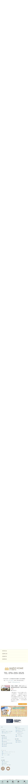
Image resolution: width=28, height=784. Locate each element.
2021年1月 (4, 650)
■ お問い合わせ (5, 761)
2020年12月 (4, 653)
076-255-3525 (16, 673)
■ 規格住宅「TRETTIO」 (21, 730)
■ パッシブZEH (19, 736)
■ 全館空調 (4, 744)
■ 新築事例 (18, 740)
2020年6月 (4, 659)
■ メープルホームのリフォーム (8, 751)
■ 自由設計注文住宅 (20, 728)
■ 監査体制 (4, 746)
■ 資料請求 (4, 763)
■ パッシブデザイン (6, 740)
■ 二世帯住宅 (19, 734)
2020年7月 (4, 656)
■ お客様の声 (19, 742)
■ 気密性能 (4, 738)
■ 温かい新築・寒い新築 (7, 731)
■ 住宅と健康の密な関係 (7, 743)
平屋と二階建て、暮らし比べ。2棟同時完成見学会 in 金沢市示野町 (19, 687)
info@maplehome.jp (16, 682)
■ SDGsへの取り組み (6, 764)
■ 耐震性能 (4, 741)
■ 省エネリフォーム (6, 753)
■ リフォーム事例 (6, 754)
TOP (2, 727)
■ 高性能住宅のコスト (6, 732)
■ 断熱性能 (4, 737)
